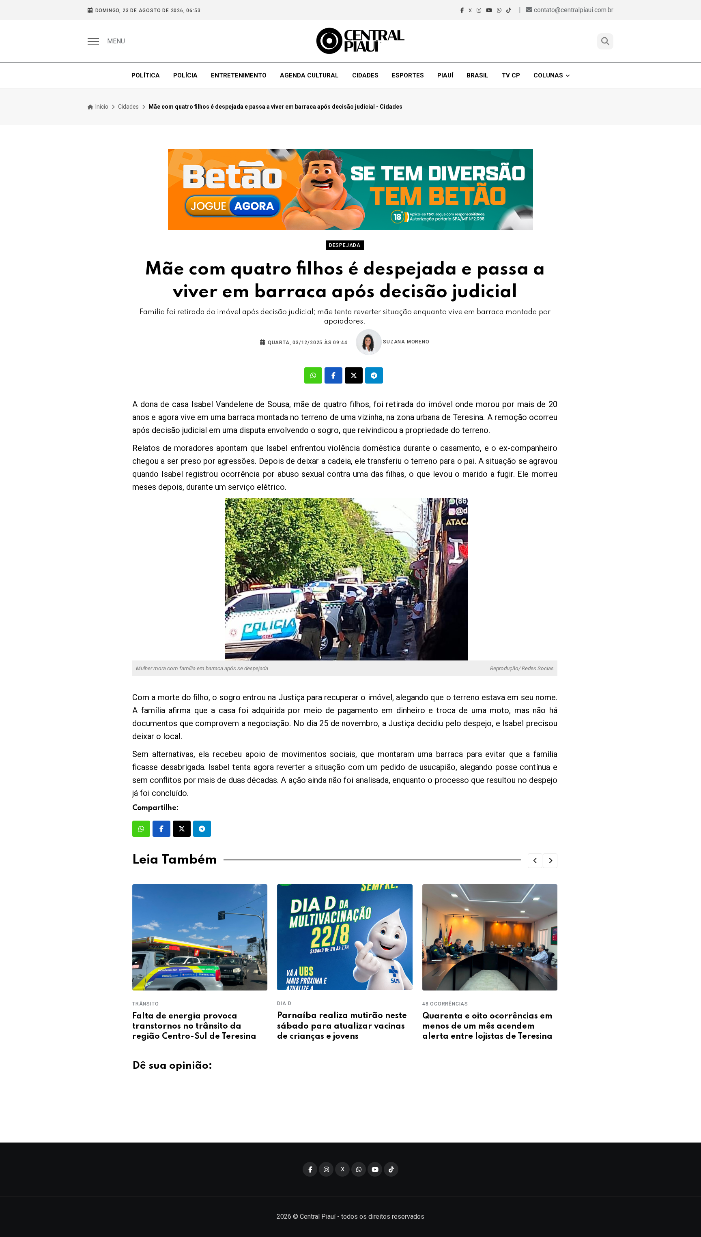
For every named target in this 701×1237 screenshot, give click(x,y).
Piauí (445, 75)
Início (101, 106)
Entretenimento (239, 75)
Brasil (477, 75)
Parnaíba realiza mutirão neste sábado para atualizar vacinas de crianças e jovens (342, 1026)
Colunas (548, 75)
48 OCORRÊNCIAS (445, 1004)
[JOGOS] (350, 189)
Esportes (408, 75)
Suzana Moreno (406, 342)
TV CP (511, 75)
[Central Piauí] (361, 41)
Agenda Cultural (309, 75)
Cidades (365, 75)
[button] (535, 860)
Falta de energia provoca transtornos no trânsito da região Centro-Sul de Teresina (194, 1026)
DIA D (284, 1003)
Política (145, 75)
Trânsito (145, 1004)
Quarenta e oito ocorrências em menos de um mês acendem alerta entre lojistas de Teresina (487, 1026)
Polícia (185, 75)
